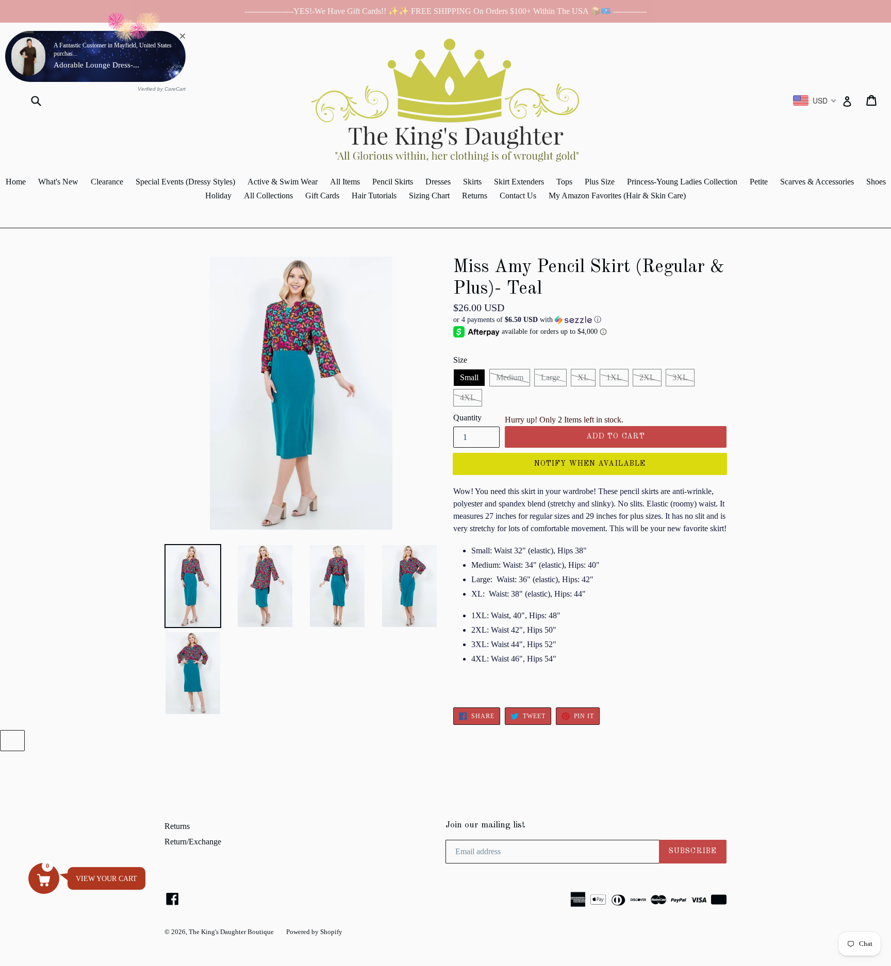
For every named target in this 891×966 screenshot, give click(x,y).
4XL (467, 397)
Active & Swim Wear (283, 181)
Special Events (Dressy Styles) (185, 181)
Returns (474, 195)
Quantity (467, 417)
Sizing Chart (429, 195)
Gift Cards (322, 195)
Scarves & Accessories (817, 181)
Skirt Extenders (519, 181)
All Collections (268, 195)
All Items (345, 181)
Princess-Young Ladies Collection (682, 181)
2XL (647, 377)
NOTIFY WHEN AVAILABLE (590, 463)
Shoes (876, 181)
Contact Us (518, 195)
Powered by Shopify (314, 932)
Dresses (438, 181)
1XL (614, 377)
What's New (58, 181)
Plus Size (600, 181)
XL (583, 377)
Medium (509, 377)
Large (550, 377)
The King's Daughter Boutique (231, 932)
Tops (564, 181)
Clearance (107, 181)
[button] (590, 320)
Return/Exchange (192, 841)
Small (469, 377)
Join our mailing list (485, 825)
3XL (680, 377)
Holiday (218, 195)
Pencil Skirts (392, 181)
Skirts (472, 181)
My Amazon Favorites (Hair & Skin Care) (617, 195)
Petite (759, 181)
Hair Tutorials (374, 195)
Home (16, 181)
